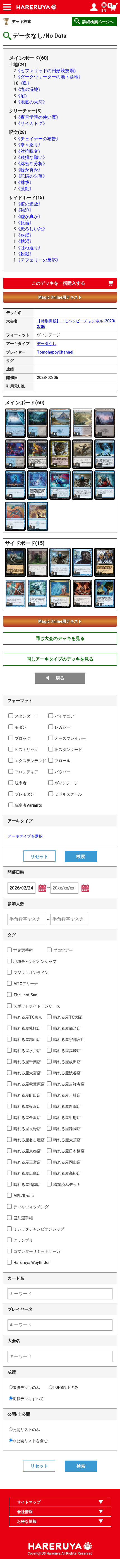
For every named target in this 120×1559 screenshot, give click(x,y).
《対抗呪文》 (29, 151)
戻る (60, 678)
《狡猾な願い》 (31, 157)
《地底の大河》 (31, 102)
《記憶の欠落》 (31, 176)
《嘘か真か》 (29, 170)
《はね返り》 (29, 247)
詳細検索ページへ (98, 22)
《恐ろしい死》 (31, 228)
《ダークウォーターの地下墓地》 (49, 76)
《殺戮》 (25, 254)
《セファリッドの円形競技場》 (47, 70)
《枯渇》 (25, 241)
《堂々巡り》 (29, 145)
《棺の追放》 (29, 204)
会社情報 (25, 1511)
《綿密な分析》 (31, 163)
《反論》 (25, 222)
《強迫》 (25, 210)
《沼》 (22, 95)
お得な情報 (27, 1521)
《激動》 (25, 188)
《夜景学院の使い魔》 (38, 117)
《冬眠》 (25, 235)
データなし (46, 343)
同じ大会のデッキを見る (60, 638)
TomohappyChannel (55, 352)
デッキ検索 (21, 21)
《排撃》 (25, 182)
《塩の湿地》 (29, 89)
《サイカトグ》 (31, 123)
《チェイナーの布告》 (38, 138)
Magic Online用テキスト (60, 297)
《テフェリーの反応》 (38, 260)
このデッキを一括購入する (58, 283)
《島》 (25, 83)
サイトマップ (28, 1502)
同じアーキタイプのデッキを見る (60, 659)
